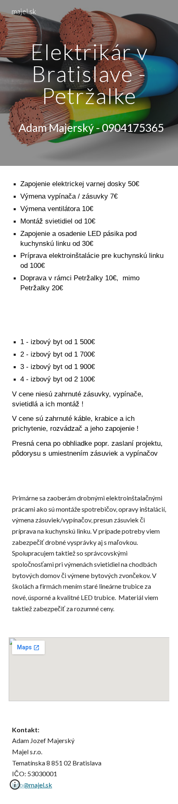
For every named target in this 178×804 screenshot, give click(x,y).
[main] (89, 74)
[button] (15, 787)
